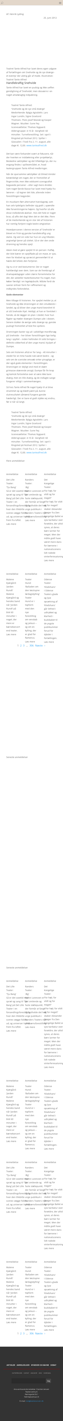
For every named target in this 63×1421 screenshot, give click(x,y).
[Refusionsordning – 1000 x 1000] (31, 753)
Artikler (11, 1365)
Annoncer (34, 1373)
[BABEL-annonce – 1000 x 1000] (31, 701)
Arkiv (40, 1373)
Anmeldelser (23, 1365)
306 (32, 645)
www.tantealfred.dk (36, 145)
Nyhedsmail (47, 1373)
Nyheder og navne (40, 1365)
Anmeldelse (12, 474)
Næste (39, 645)
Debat (53, 1365)
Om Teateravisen (17, 1373)
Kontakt (26, 1373)
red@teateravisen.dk (34, 1401)
